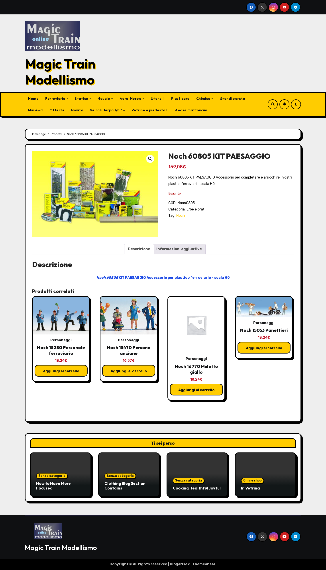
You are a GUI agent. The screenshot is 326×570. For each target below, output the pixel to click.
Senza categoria (51, 476)
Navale (104, 98)
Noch (180, 215)
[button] (150, 159)
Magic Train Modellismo (60, 71)
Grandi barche (232, 98)
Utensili (158, 98)
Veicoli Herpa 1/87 (106, 110)
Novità (77, 110)
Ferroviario (55, 98)
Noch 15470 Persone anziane (128, 350)
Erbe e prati (196, 209)
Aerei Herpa (131, 98)
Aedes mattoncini (191, 110)
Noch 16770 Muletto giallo (196, 369)
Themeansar (203, 564)
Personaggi (61, 340)
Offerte (57, 110)
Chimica (203, 98)
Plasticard (180, 98)
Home (33, 98)
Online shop (252, 480)
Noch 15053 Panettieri (264, 330)
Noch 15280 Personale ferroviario (61, 350)
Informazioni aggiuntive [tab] (179, 249)
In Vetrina (250, 488)
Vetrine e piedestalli (150, 110)
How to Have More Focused (53, 486)
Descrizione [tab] (139, 249)
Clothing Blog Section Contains (124, 486)
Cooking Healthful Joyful (197, 488)
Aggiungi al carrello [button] (61, 371)
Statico (82, 98)
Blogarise (178, 564)
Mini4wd (35, 110)
